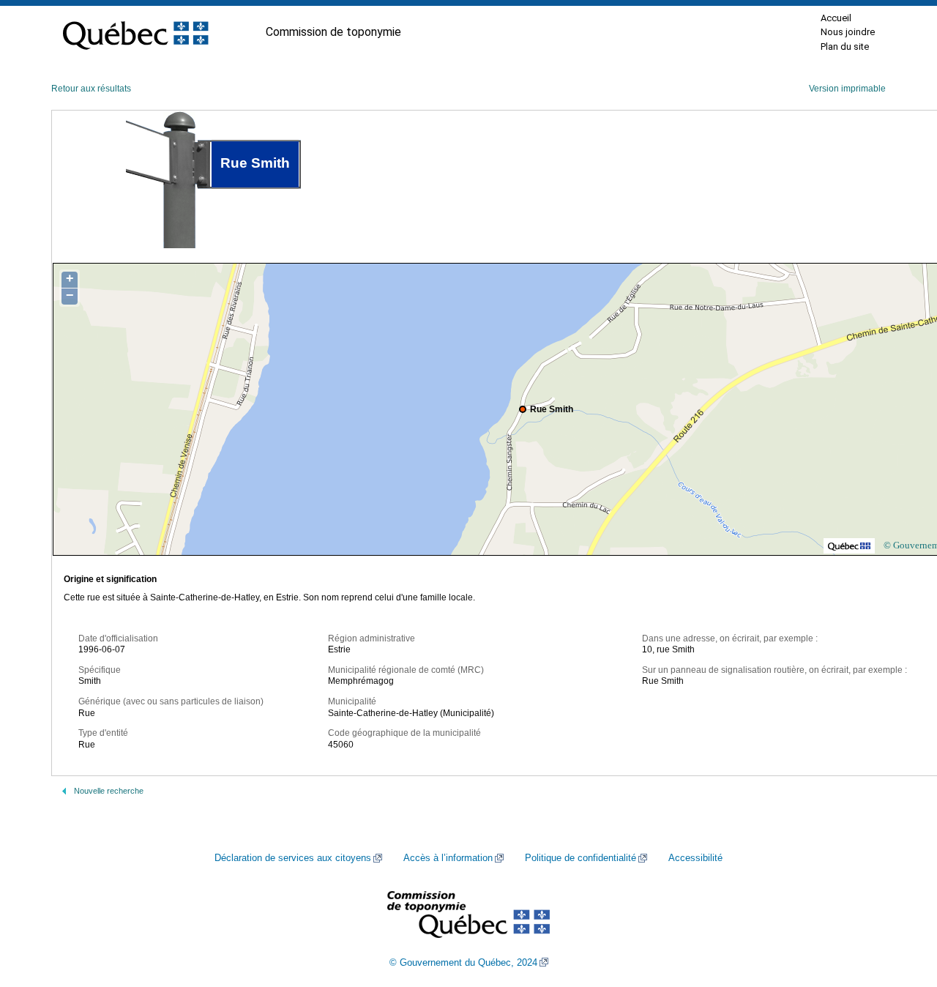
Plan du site (845, 46)
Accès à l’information (448, 858)
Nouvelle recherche (108, 790)
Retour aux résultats (91, 88)
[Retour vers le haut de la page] (900, 906)
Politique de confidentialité (580, 858)
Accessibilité (695, 858)
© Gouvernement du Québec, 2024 (463, 963)
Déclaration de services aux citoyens (292, 858)
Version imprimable (847, 88)
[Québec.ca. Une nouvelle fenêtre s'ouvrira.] (135, 32)
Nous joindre (848, 31)
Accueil (836, 17)
